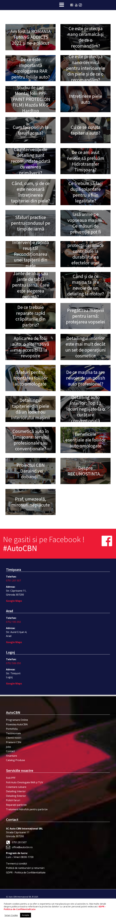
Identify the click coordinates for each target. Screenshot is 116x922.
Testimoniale (13, 733)
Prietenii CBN (13, 742)
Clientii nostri (13, 737)
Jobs (8, 746)
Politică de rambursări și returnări (25, 868)
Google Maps (14, 601)
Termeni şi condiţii (16, 863)
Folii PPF (10, 778)
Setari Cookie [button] (11, 915)
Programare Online (17, 720)
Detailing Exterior (16, 796)
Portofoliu (12, 728)
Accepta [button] (25, 915)
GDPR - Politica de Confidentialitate (25, 872)
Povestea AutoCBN (17, 724)
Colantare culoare (16, 787)
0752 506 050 (13, 663)
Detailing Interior (16, 791)
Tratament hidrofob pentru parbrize (27, 809)
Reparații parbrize (16, 804)
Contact (10, 751)
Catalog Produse (15, 760)
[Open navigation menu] (61, 5)
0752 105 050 (13, 622)
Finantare (11, 755)
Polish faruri (13, 800)
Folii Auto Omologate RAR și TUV (24, 782)
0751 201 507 (13, 580)
